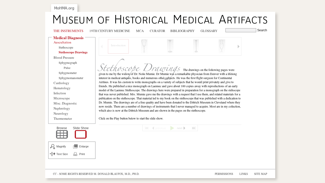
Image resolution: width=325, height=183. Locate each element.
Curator (157, 30)
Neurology (61, 113)
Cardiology (61, 83)
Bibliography (182, 30)
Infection (60, 93)
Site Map (260, 174)
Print (82, 154)
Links (243, 174)
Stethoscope (66, 47)
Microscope (62, 98)
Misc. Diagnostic (65, 103)
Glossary (209, 30)
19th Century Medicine (109, 30)
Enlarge (84, 146)
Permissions (224, 174)
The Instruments (68, 30)
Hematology (62, 88)
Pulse (67, 68)
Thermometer (63, 118)
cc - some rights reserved (73, 174)
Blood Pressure (64, 57)
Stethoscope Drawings (73, 52)
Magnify (61, 146)
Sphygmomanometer (71, 78)
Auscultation (62, 42)
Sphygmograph (68, 62)
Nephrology (62, 108)
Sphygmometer (68, 73)
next (179, 128)
